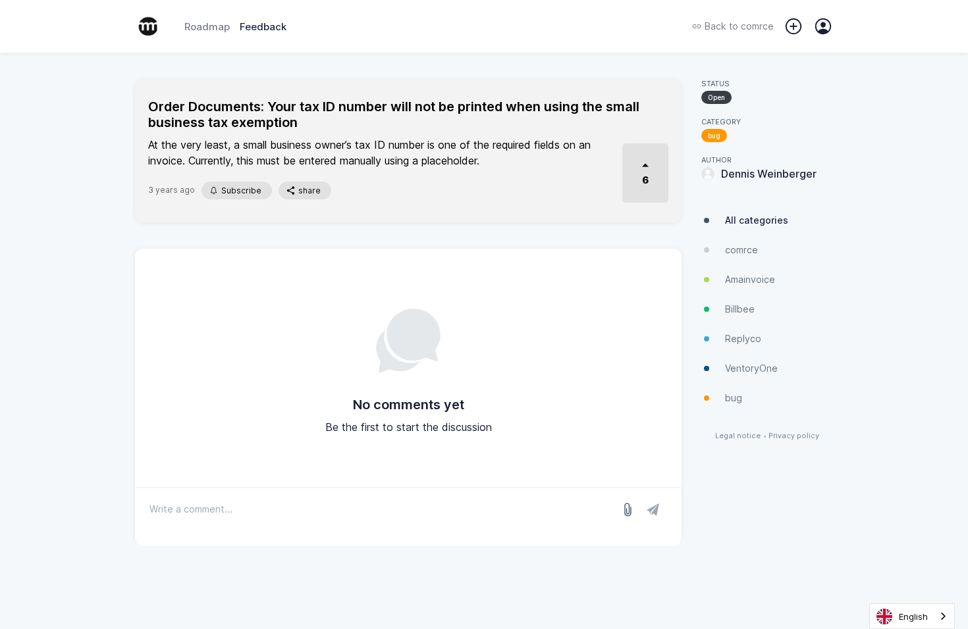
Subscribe (241, 190)
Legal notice (738, 436)
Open (716, 97)
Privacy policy (793, 436)
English (913, 616)
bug (714, 135)
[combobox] (912, 616)
